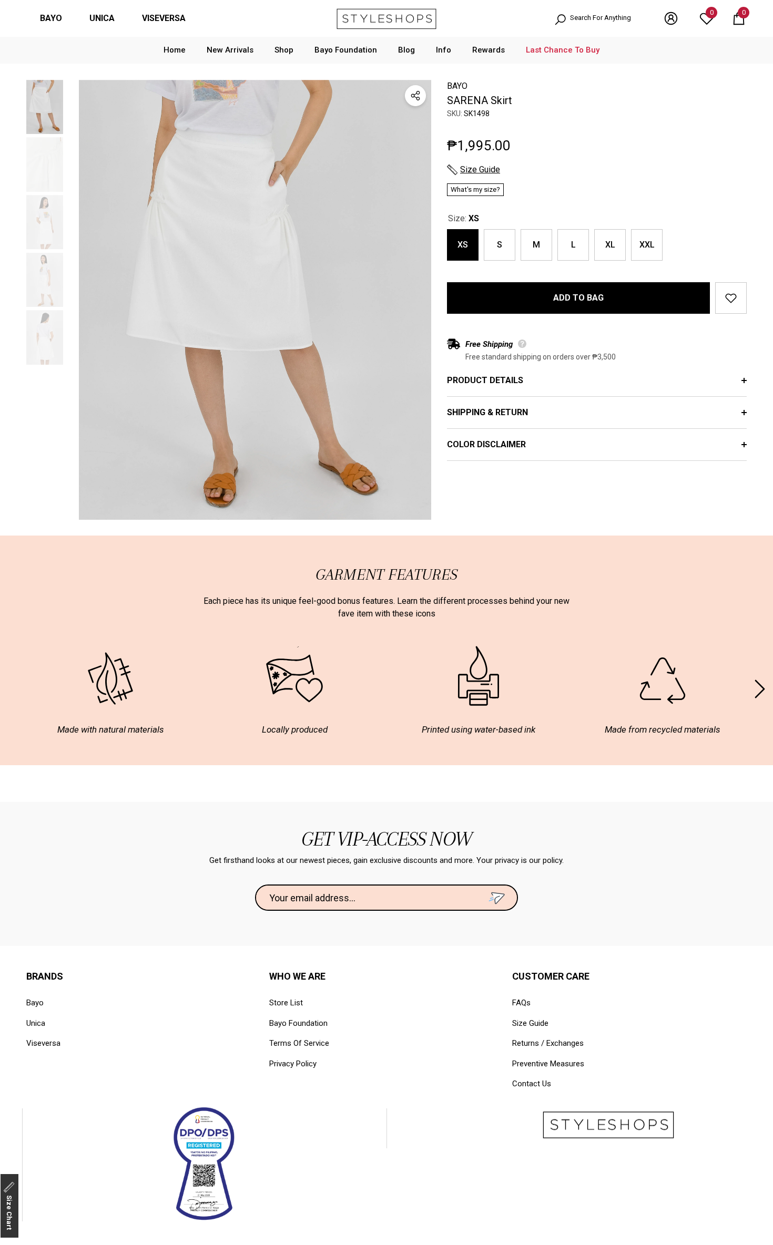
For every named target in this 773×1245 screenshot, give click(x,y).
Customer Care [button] (550, 976)
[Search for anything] (598, 18)
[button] (739, 18)
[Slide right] (760, 688)
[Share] (415, 95)
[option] (255, 300)
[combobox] (606, 18)
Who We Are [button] (297, 976)
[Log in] (671, 18)
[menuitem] (51, 18)
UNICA (102, 18)
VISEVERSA (164, 18)
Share (415, 95)
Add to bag (578, 298)
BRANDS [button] (44, 976)
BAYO (51, 18)
